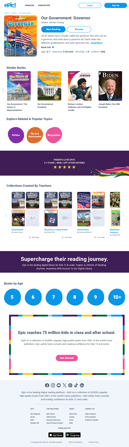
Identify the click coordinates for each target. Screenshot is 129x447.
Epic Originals (35, 414)
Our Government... (25, 13)
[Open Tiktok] (76, 385)
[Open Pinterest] (70, 385)
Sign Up (115, 5)
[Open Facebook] (47, 385)
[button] (25, 215)
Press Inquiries (90, 417)
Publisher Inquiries (92, 420)
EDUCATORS (44, 5)
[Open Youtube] (59, 385)
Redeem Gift (34, 423)
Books (14, 13)
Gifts (32, 420)
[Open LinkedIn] (82, 385)
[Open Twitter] (64, 385)
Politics (6, 13)
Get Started (66, 358)
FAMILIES (29, 5)
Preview (79, 29)
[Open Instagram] (53, 385)
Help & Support (90, 414)
